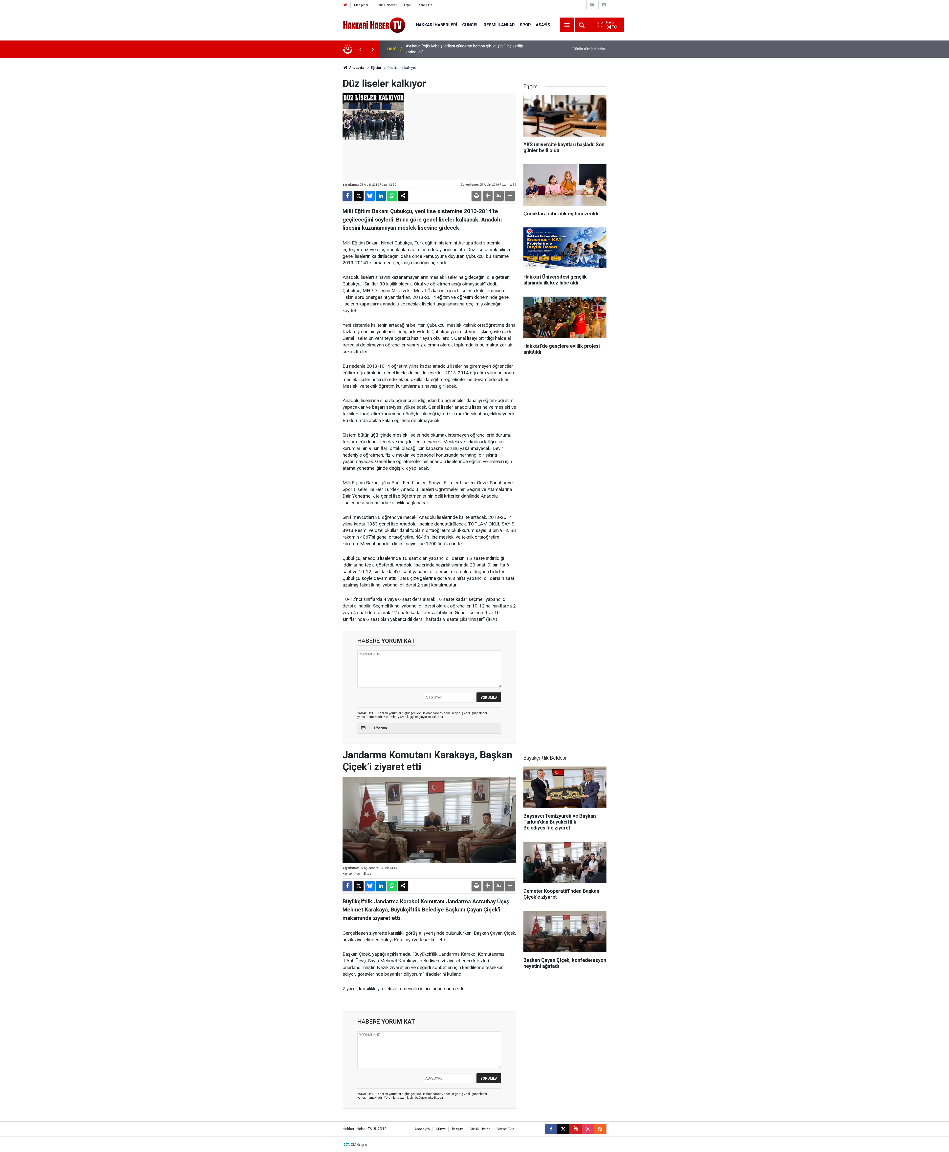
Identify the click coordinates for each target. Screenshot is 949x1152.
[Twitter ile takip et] (563, 1129)
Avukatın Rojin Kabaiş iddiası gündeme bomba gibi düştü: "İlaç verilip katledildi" (464, 49)
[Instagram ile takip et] (588, 1129)
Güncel (470, 24)
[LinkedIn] (381, 196)
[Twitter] (359, 196)
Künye (441, 1129)
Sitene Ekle (424, 5)
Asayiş (543, 24)
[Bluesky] (370, 196)
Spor (525, 24)
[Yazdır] (476, 196)
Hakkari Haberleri (436, 24)
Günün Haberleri (385, 5)
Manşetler (361, 5)
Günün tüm (589, 49)
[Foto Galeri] (603, 4)
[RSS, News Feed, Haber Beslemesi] (600, 1129)
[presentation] (360, 49)
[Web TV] (592, 4)
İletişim (457, 1129)
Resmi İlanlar (499, 24)
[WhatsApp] (392, 196)
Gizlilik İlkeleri (480, 1129)
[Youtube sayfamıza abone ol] (575, 1129)
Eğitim (376, 68)
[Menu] (567, 25)
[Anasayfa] (345, 5)
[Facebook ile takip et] (551, 1129)
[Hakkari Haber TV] (374, 24)
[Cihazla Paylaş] (403, 196)
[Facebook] (347, 196)
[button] (488, 196)
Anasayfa (356, 68)
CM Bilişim (359, 1145)
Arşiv (406, 5)
